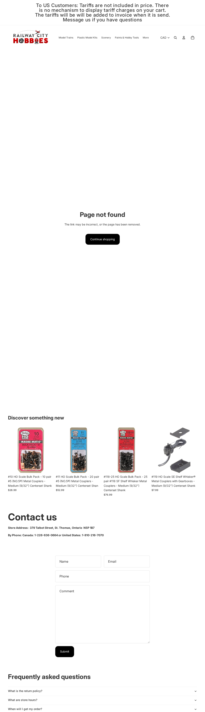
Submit (64, 651)
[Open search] (175, 37)
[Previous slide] (107, 450)
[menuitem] (146, 37)
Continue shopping (102, 239)
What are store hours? (22, 700)
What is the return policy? (25, 691)
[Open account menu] (183, 37)
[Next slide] (146, 450)
